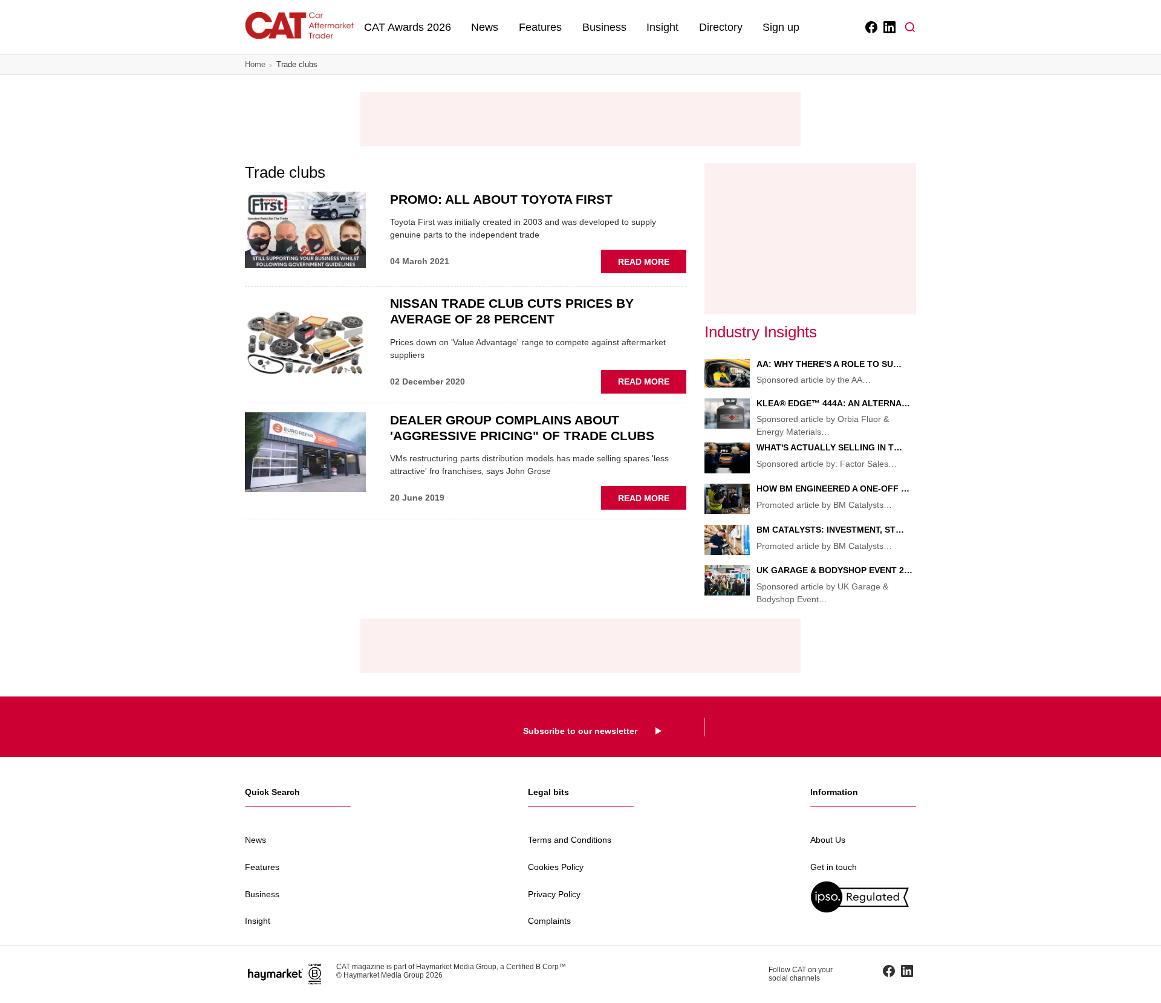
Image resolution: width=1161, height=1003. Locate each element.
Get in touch (833, 867)
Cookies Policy (556, 867)
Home (255, 64)
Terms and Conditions (569, 840)
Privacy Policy (554, 894)
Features (540, 27)
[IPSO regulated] (863, 897)
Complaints (549, 921)
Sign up (781, 27)
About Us (827, 840)
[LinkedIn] (889, 27)
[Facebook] (870, 27)
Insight (662, 27)
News (484, 27)
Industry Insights (760, 332)
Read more (652, 264)
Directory (721, 27)
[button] (910, 27)
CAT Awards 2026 (407, 27)
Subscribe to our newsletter (580, 731)
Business (604, 27)
